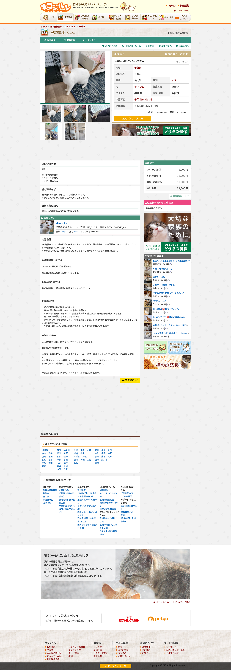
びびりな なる (159, 301)
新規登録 (184, 5)
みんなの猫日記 (54, 652)
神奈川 (148, 99)
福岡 (103, 453)
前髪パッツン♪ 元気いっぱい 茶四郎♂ (172, 325)
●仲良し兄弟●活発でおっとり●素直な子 (171, 261)
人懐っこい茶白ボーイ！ (163, 269)
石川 (59, 462)
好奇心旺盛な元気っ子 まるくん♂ (168, 293)
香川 (103, 450)
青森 (44, 453)
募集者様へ (166, 45)
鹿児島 (104, 459)
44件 (63, 231)
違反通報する (131, 380)
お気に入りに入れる (115, 666)
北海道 (45, 450)
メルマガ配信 (172, 652)
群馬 (44, 465)
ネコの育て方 (75, 649)
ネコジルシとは (182, 10)
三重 (65, 469)
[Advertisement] (115, 150)
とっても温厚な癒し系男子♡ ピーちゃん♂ (172, 333)
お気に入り (90, 40)
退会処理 (98, 656)
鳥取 (84, 456)
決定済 (46, 496)
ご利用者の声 (111, 45)
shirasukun (62, 223)
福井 (65, 462)
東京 (142, 99)
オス (174, 80)
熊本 (103, 456)
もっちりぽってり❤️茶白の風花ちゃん (169, 317)
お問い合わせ (124, 656)
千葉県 (137, 67)
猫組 (71, 656)
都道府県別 (48, 499)
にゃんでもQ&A (54, 656)
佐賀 (110, 453)
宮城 (44, 456)
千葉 (136, 99)
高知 (97, 453)
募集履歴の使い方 (85, 496)
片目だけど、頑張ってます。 (164, 285)
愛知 (59, 469)
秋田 (50, 456)
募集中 (46, 493)
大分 (110, 456)
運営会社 (146, 646)
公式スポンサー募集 (175, 649)
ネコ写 (50, 649)
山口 (76, 462)
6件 (76, 231)
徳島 (97, 450)
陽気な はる (159, 277)
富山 (65, 459)
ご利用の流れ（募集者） (87, 493)
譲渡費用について (181, 196)
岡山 (82, 459)
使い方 (151, 45)
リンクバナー (124, 652)
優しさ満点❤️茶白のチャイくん (166, 309)
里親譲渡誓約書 (107, 499)
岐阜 (59, 465)
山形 (44, 459)
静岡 (65, 465)
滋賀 (76, 450)
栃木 (50, 462)
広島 (89, 459)
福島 (50, 459)
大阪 (89, 450)
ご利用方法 (123, 649)
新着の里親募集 (50, 490)
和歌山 (77, 456)
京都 (82, 450)
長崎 (97, 456)
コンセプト (171, 646)
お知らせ (146, 652)
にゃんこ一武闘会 (77, 646)
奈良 (82, 453)
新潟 (59, 459)
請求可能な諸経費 (108, 508)
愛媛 (110, 450)
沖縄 (97, 462)
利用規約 (104, 490)
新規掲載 (71, 40)
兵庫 (76, 453)
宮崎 (97, 459)
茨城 (44, 462)
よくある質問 (126, 496)
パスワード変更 (101, 652)
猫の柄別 (47, 502)
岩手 (50, 453)
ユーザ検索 (74, 652)
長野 (65, 456)
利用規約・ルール (133, 45)
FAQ (120, 646)
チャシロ (139, 87)
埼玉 (59, 453)
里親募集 (51, 646)
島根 (76, 459)
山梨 (59, 456)
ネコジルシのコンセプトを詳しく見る (173, 602)
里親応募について (67, 505)
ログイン (172, 5)
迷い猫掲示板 (53, 659)
